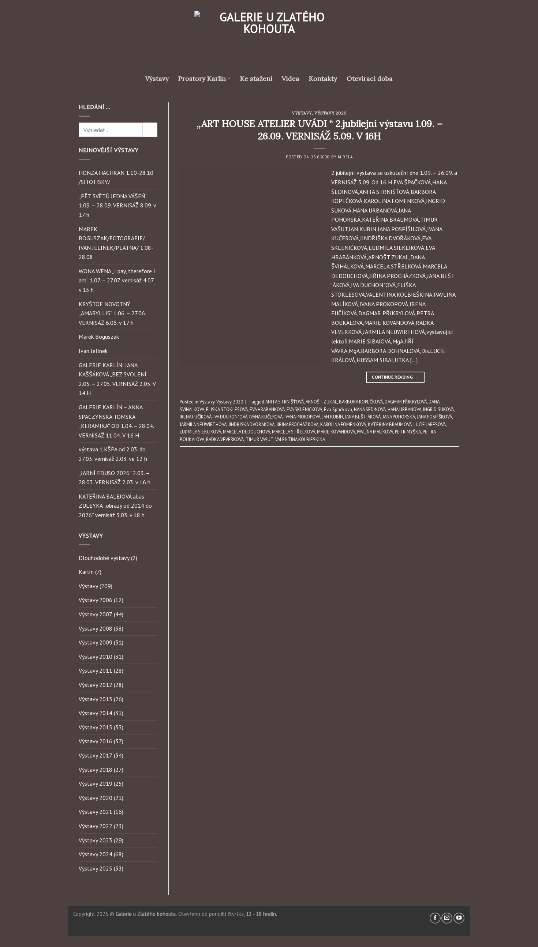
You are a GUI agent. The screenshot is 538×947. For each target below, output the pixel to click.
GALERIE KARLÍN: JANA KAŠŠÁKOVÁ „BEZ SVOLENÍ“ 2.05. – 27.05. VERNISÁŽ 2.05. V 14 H (117, 379)
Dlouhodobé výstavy (104, 557)
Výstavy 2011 (95, 670)
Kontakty (323, 78)
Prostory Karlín (202, 78)
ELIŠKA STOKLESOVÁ (227, 409)
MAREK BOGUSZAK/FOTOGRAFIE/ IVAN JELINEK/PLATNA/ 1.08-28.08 (116, 243)
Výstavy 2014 (95, 713)
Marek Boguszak (99, 336)
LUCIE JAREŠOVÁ (430, 424)
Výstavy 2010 (95, 656)
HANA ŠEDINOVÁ (370, 409)
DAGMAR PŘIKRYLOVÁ (406, 402)
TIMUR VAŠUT (259, 439)
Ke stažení (256, 78)
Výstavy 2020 (95, 797)
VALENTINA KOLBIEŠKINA (300, 439)
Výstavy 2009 (95, 642)
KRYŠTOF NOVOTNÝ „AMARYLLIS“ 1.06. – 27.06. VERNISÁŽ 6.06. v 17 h (112, 313)
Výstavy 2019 (95, 783)
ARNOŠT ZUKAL (321, 402)
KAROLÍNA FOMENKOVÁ (343, 424)
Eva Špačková (338, 409)
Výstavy (157, 78)
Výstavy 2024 (95, 854)
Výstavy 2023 (95, 840)
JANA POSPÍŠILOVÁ (434, 417)
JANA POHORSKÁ (398, 417)
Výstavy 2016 (95, 741)
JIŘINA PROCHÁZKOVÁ (297, 424)
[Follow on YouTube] (458, 918)
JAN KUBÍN (332, 417)
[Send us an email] (446, 918)
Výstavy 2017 (95, 755)
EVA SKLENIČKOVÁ (304, 409)
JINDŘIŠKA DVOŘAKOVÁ (251, 424)
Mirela (345, 156)
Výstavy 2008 (95, 628)
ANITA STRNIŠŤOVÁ (284, 402)
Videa (290, 78)
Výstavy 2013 (95, 699)
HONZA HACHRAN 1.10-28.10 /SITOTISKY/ (116, 177)
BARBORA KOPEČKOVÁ (361, 402)
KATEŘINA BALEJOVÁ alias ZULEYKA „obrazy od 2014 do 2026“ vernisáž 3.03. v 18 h (115, 506)
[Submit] (150, 130)
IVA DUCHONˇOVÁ (230, 417)
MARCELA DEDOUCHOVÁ (246, 432)
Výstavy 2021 (95, 811)
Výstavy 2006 (95, 600)
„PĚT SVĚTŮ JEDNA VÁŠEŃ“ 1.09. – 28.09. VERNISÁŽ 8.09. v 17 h (117, 205)
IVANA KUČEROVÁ (266, 417)
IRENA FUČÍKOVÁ (196, 417)
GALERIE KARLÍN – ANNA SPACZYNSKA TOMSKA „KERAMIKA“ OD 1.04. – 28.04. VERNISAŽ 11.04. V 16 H (116, 421)
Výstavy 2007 (95, 614)
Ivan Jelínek (93, 350)
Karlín (86, 571)
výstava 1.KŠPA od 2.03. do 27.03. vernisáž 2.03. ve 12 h (113, 454)
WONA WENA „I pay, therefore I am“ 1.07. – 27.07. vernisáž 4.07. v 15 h (117, 280)
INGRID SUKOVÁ (438, 409)
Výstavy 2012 (95, 684)
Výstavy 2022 (95, 826)
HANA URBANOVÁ (404, 409)
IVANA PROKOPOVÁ (302, 417)
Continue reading (395, 377)
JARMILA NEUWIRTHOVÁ (203, 424)
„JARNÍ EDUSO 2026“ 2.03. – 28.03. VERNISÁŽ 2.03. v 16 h (114, 477)
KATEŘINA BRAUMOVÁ (390, 424)
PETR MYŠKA (408, 432)
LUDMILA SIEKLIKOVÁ (200, 432)
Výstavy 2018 (95, 769)
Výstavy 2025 (95, 868)
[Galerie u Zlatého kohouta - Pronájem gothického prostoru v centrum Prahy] (269, 38)
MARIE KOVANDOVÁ (336, 432)
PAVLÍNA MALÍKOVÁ (375, 432)
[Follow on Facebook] (435, 918)
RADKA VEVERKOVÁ (225, 439)
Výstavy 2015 (95, 727)
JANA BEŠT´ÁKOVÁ (363, 417)
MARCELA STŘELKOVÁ (293, 432)
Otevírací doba (370, 78)
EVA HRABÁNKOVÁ (267, 409)
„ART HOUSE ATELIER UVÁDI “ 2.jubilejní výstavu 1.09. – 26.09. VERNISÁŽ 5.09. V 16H (320, 129)
